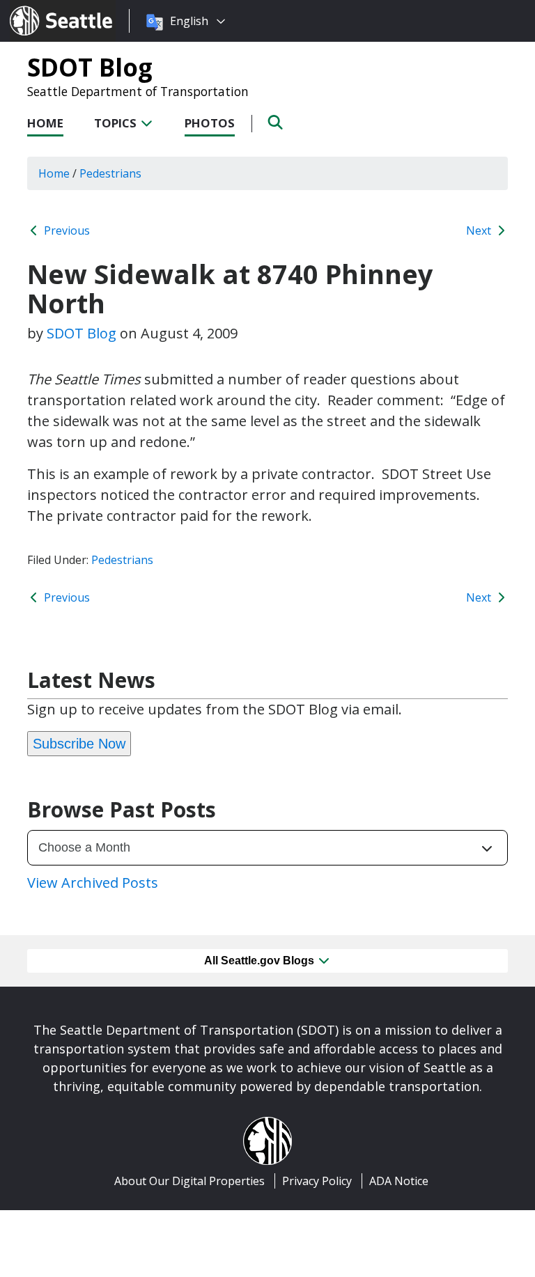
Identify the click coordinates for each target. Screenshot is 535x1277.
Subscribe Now (79, 743)
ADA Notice (398, 1181)
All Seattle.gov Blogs (260, 960)
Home (45, 123)
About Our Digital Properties (189, 1181)
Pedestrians (122, 559)
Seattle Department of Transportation (138, 91)
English (189, 21)
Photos (210, 123)
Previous (65, 230)
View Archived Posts (92, 882)
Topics (116, 123)
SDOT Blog (90, 67)
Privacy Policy (317, 1181)
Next (480, 230)
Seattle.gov (39, 7)
